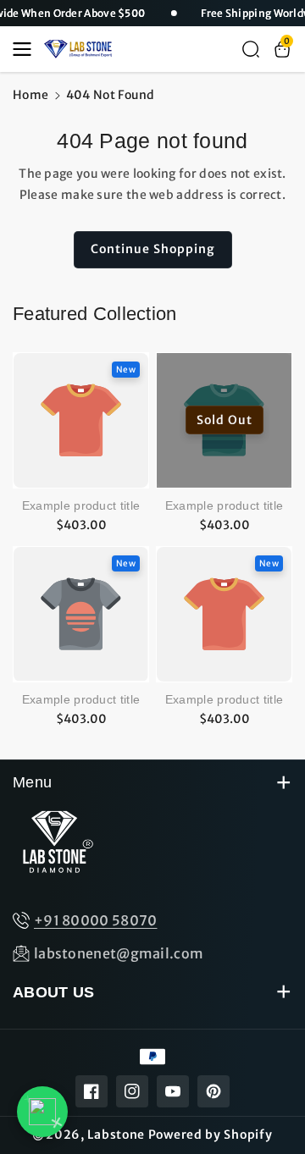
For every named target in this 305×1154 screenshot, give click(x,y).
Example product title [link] (81, 505)
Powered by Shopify (210, 1134)
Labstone (116, 1134)
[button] (27, 49)
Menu (32, 782)
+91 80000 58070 (96, 920)
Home (30, 94)
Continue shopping (153, 249)
